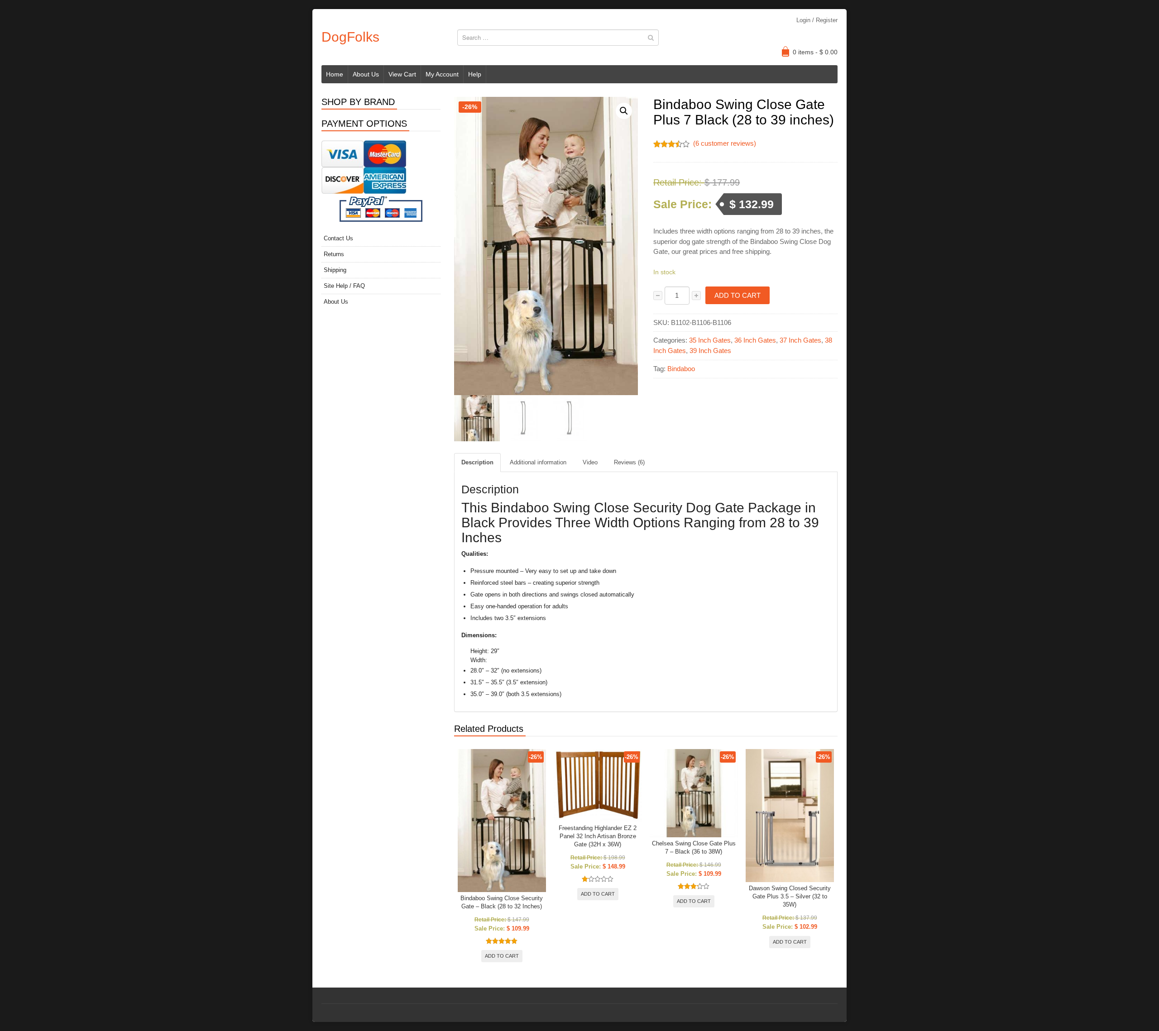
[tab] (477, 462)
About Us (366, 74)
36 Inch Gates (755, 340)
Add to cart (737, 295)
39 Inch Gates (710, 350)
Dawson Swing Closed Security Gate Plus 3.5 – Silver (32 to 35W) (790, 896)
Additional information (538, 462)
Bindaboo (681, 368)
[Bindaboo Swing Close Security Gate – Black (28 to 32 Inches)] (502, 820)
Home (334, 74)
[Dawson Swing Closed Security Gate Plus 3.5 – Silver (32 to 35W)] (790, 815)
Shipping (335, 270)
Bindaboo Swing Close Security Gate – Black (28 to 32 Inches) (501, 902)
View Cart (402, 74)
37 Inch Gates (800, 340)
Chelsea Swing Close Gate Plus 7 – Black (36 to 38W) (694, 847)
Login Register (817, 20)
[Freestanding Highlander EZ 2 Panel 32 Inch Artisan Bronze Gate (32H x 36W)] (598, 785)
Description (477, 462)
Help (474, 74)
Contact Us (338, 238)
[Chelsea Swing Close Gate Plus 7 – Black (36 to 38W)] (694, 793)
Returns (334, 254)
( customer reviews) (724, 143)
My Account (442, 74)
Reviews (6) (629, 462)
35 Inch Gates (710, 340)
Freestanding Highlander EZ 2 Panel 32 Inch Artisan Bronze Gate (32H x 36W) (598, 836)
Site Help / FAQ (344, 285)
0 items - (815, 52)
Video (590, 462)
